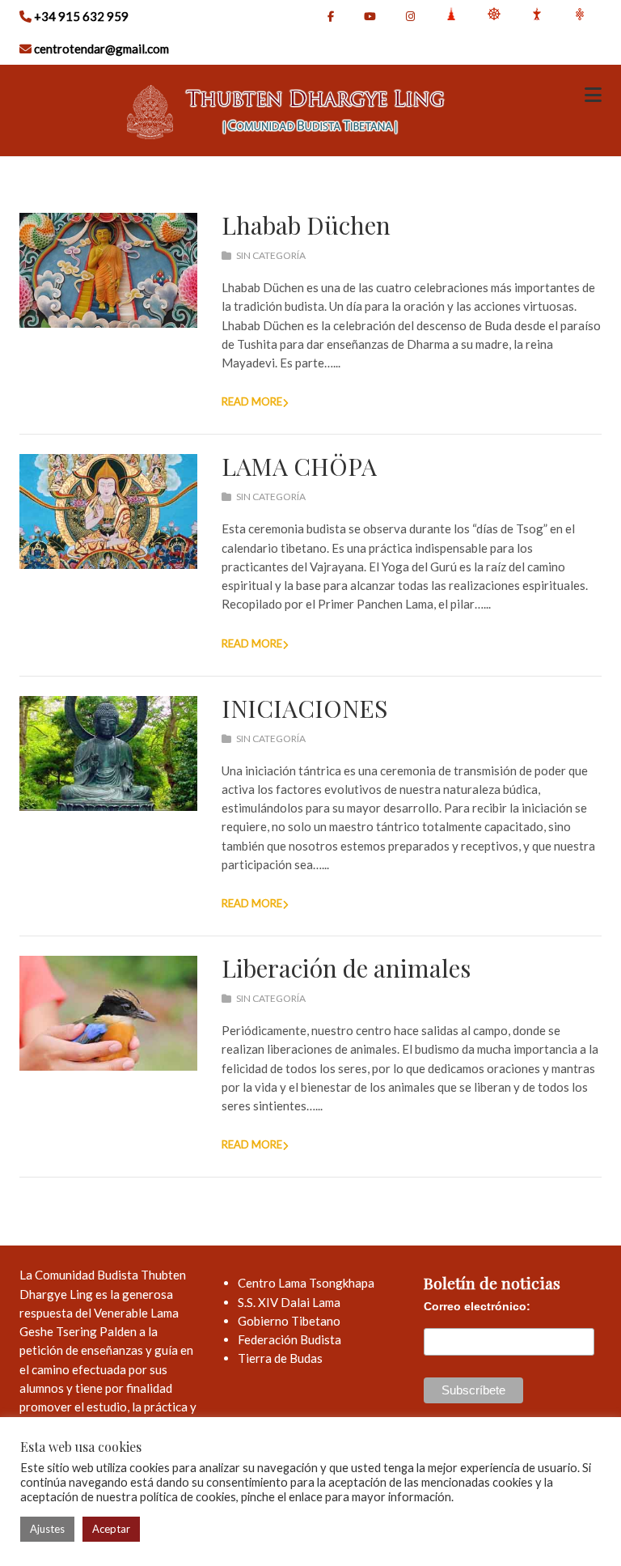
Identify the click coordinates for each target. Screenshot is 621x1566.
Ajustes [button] (47, 1528)
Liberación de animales (346, 968)
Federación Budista (289, 1339)
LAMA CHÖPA (299, 466)
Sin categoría (271, 255)
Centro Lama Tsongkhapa (306, 1282)
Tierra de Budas (280, 1358)
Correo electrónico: (477, 1306)
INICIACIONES (304, 708)
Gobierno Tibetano (289, 1320)
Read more (252, 401)
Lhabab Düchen (306, 225)
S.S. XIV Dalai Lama (289, 1302)
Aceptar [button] (111, 1528)
